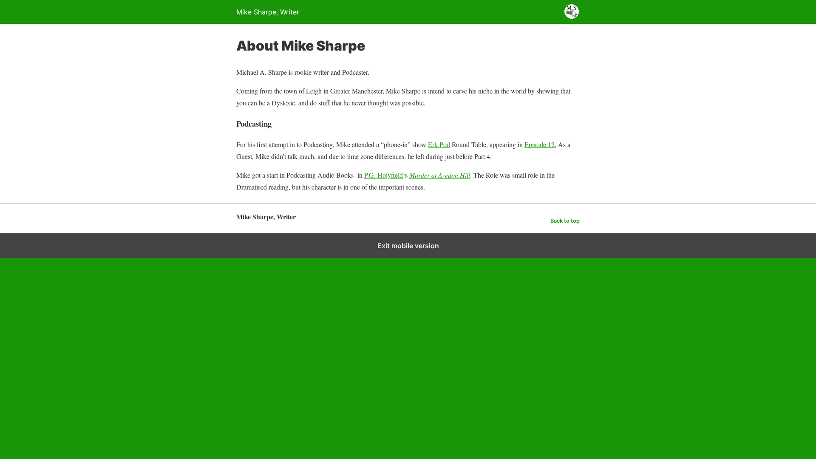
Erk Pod (439, 144)
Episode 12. (540, 144)
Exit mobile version (408, 245)
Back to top (565, 221)
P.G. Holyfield (383, 174)
